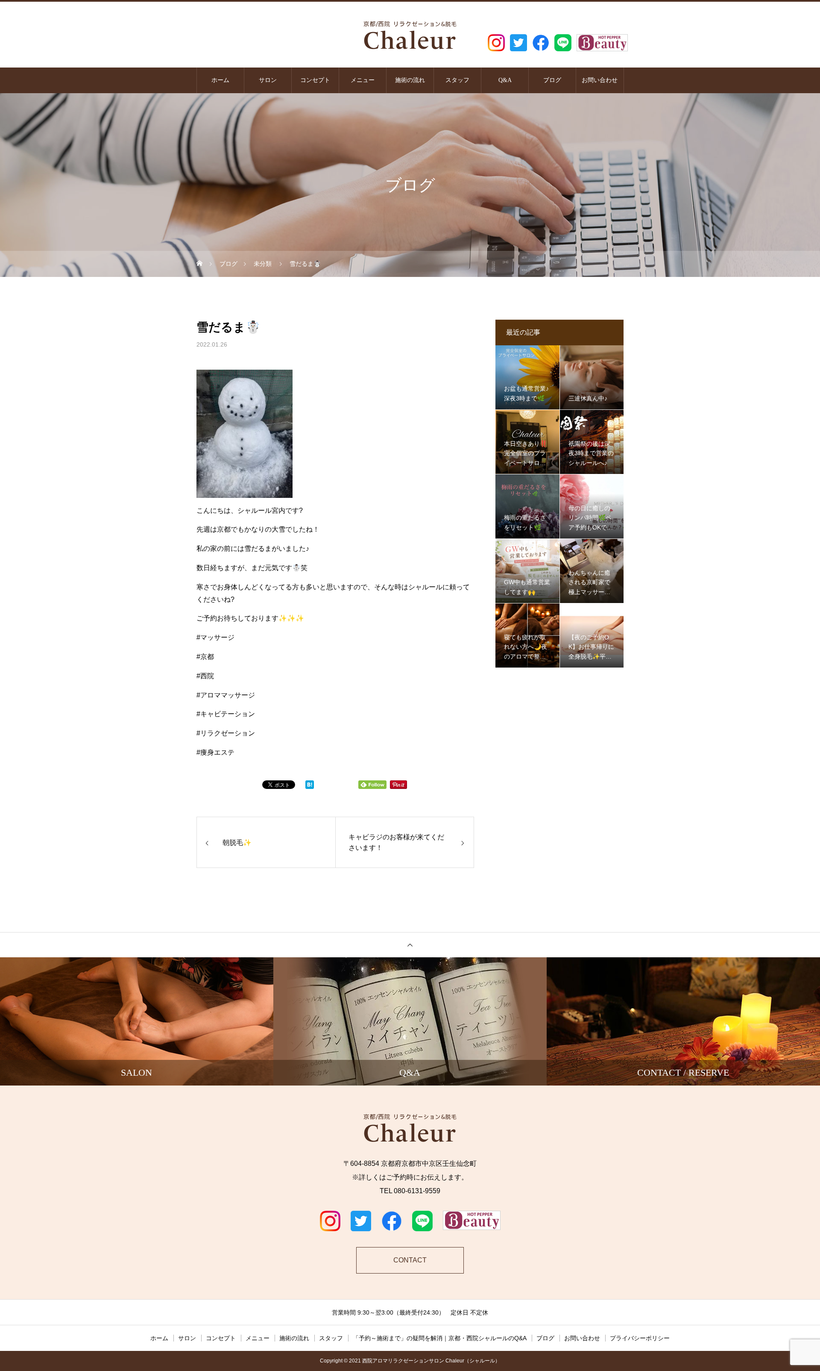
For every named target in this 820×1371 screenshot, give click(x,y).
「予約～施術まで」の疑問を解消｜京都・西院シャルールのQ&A (440, 1338)
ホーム (220, 80)
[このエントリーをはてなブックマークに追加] (309, 786)
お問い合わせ (600, 80)
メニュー (363, 80)
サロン (268, 80)
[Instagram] (496, 42)
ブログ (552, 80)
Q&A (505, 80)
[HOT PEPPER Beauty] (602, 42)
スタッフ (457, 80)
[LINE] (562, 42)
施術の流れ (410, 80)
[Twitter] (518, 42)
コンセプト (315, 80)
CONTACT (410, 1260)
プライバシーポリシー (640, 1338)
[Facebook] (540, 42)
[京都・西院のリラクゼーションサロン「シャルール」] (410, 33)
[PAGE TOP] (410, 944)
